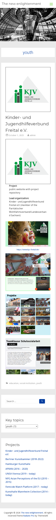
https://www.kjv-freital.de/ (28, 249)
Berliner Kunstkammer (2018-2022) (24, 459)
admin (33, 135)
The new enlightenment (21, 4)
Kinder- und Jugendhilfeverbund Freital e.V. (27, 124)
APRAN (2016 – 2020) (16, 468)
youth (39, 383)
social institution (27, 383)
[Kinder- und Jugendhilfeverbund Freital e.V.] (28, 111)
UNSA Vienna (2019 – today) (20, 473)
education (14, 383)
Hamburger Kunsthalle (17, 464)
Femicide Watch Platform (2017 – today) (26, 486)
